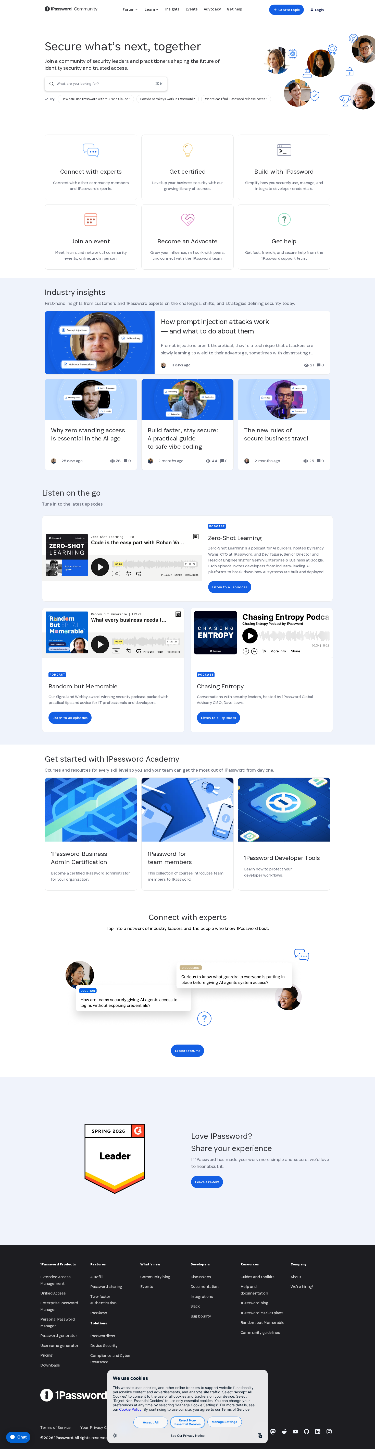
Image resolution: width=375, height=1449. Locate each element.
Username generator (59, 1345)
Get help (234, 9)
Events (192, 9)
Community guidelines (260, 1332)
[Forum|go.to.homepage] (71, 9)
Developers (200, 1264)
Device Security (103, 1345)
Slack (195, 1306)
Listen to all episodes (229, 587)
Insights (172, 9)
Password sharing (106, 1286)
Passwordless (102, 1335)
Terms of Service (55, 1427)
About (296, 1276)
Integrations (202, 1296)
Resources (250, 1264)
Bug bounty (201, 1316)
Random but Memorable (262, 1322)
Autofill (96, 1276)
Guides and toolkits (257, 1276)
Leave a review (207, 1182)
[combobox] (106, 84)
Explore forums (187, 1050)
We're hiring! (302, 1286)
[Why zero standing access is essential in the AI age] (91, 424)
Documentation (205, 1286)
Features (98, 1264)
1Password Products (58, 1264)
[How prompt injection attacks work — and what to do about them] (187, 342)
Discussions (201, 1276)
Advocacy (212, 9)
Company (298, 1264)
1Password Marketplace (262, 1312)
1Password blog (254, 1303)
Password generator (58, 1335)
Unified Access (53, 1293)
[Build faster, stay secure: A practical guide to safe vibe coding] (188, 424)
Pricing (46, 1355)
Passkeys (98, 1312)
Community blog (155, 1276)
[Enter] (49, 84)
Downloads (50, 1365)
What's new (150, 1264)
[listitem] (96, 99)
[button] (286, 10)
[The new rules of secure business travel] (284, 424)
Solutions (98, 1323)
